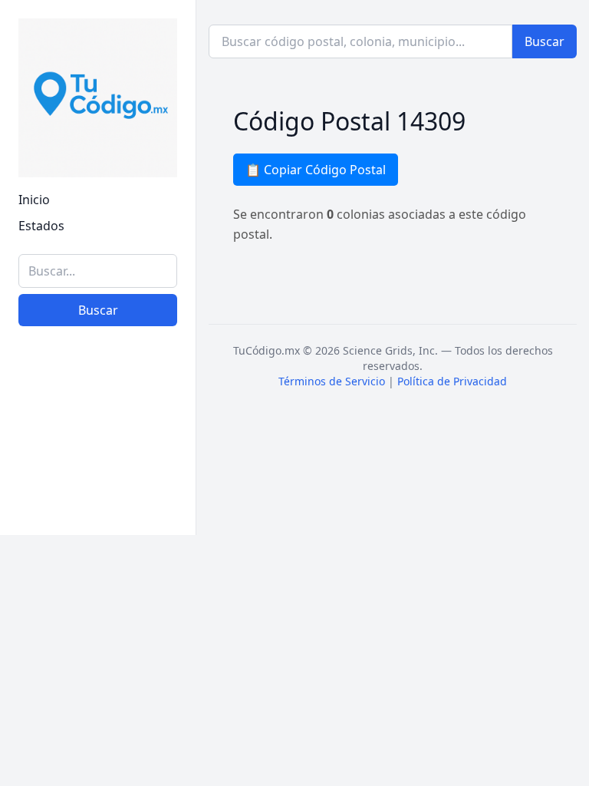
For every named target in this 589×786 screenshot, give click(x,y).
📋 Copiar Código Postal (315, 169)
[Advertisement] (97, 440)
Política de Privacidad (452, 381)
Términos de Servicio (331, 381)
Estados (41, 225)
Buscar (98, 310)
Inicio (34, 199)
